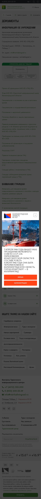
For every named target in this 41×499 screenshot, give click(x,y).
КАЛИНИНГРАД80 (20, 283)
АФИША (20, 277)
